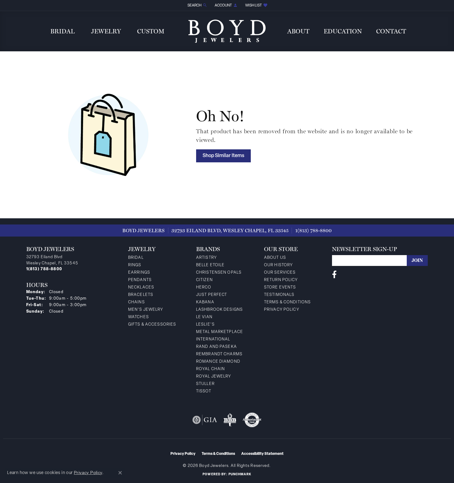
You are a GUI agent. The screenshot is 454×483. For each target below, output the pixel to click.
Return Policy (281, 280)
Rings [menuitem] (134, 265)
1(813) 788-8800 (313, 230)
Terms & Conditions (287, 302)
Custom (150, 31)
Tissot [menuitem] (203, 391)
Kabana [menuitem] (205, 302)
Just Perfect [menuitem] (211, 295)
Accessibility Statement (262, 454)
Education (343, 31)
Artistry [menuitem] (206, 258)
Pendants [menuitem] (140, 280)
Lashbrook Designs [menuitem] (219, 310)
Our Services (280, 273)
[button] (196, 5)
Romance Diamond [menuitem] (218, 362)
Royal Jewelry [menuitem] (213, 376)
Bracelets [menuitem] (140, 295)
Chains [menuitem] (136, 302)
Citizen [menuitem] (204, 280)
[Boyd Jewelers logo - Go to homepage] (227, 31)
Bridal (62, 31)
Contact (391, 31)
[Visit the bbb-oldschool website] (229, 420)
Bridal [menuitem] (136, 258)
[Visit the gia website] (204, 420)
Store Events (280, 287)
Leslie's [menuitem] (205, 325)
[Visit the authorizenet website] (252, 420)
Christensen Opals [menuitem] (219, 273)
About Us (275, 258)
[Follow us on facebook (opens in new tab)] (334, 274)
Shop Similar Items (223, 155)
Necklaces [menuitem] (141, 287)
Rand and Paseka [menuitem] (216, 347)
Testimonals (279, 295)
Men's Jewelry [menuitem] (145, 310)
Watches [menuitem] (138, 317)
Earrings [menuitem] (139, 273)
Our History (278, 265)
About (298, 31)
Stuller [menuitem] (205, 384)
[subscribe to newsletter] (417, 260)
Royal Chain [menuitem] (210, 369)
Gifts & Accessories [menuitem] (152, 325)
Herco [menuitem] (204, 287)
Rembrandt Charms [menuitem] (219, 354)
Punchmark (240, 474)
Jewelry (106, 31)
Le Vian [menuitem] (204, 317)
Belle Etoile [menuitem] (210, 265)
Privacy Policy (281, 310)
